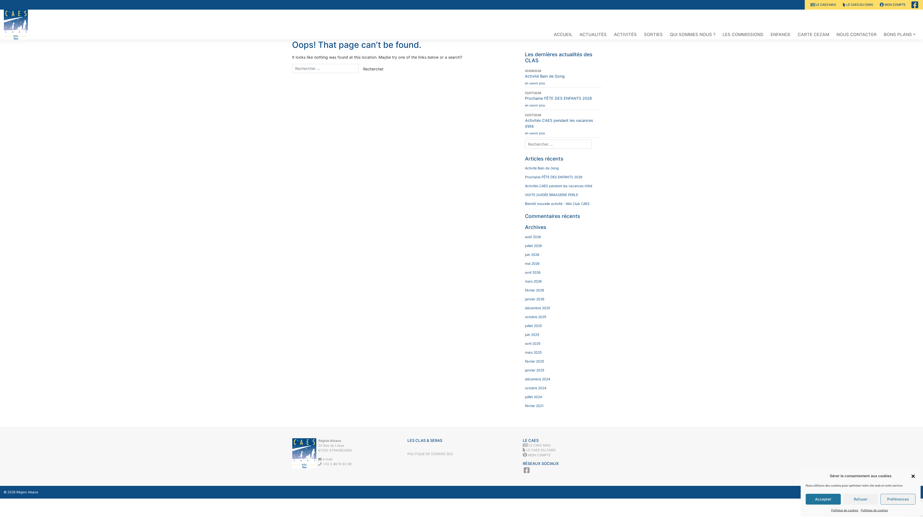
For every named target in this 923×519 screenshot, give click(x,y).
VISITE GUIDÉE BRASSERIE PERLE (551, 195)
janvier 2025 (534, 370)
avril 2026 (533, 272)
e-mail (327, 459)
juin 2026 (532, 255)
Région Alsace (27, 492)
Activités (625, 34)
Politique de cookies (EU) (430, 454)
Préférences (898, 499)
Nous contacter (856, 34)
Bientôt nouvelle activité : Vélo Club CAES (557, 204)
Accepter (823, 499)
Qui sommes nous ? (692, 34)
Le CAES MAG (825, 4)
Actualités (593, 34)
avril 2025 (533, 343)
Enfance (781, 34)
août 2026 (533, 237)
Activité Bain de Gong (545, 79)
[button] (913, 476)
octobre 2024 (535, 388)
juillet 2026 (533, 246)
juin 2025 (532, 335)
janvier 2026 (534, 299)
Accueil (563, 34)
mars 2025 (533, 352)
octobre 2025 (535, 317)
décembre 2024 (537, 379)
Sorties (653, 34)
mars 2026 (533, 281)
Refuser (860, 499)
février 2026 (534, 290)
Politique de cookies (844, 510)
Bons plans (898, 34)
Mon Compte (895, 4)
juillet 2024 (533, 397)
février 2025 (534, 361)
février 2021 (534, 406)
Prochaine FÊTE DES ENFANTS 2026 (558, 101)
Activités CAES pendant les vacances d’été (558, 186)
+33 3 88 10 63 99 (336, 464)
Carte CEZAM (813, 34)
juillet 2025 (533, 326)
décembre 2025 (537, 308)
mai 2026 (532, 263)
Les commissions (743, 34)
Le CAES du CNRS (859, 4)
